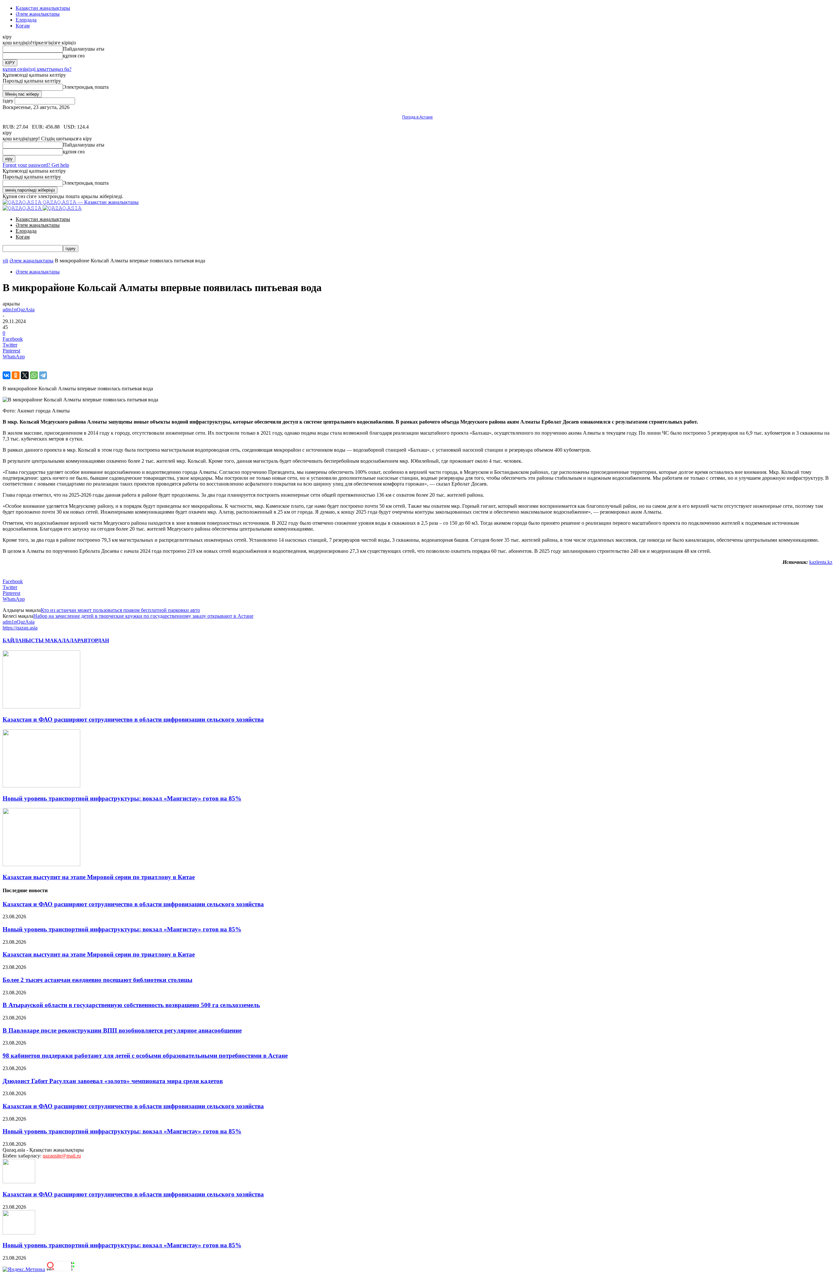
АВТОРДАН (94, 640)
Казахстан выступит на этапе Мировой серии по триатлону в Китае (99, 877)
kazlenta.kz (820, 562)
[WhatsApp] (34, 375)
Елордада (26, 20)
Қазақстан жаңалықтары (43, 8)
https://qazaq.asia (20, 627)
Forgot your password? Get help (36, 165)
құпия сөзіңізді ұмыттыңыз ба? (37, 69)
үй (5, 260)
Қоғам (23, 25)
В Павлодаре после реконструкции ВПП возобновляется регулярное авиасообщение (122, 1030)
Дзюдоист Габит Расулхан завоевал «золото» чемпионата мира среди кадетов (113, 1081)
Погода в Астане (417, 117)
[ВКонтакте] (6, 375)
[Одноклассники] (16, 375)
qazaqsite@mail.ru (62, 1155)
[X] (25, 375)
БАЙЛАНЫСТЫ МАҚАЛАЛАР (41, 640)
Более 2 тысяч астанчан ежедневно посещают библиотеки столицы (97, 979)
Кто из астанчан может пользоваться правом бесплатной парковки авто (120, 610)
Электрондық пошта (86, 87)
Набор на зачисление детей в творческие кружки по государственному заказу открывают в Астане (143, 616)
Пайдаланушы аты (83, 49)
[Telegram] (43, 375)
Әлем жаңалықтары (38, 14)
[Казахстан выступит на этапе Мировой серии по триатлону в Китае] (41, 864)
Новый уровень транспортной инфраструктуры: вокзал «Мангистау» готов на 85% (122, 798)
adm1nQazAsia (19, 309)
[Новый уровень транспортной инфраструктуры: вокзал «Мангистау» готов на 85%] (41, 785)
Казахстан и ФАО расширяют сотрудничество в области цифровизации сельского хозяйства (133, 719)
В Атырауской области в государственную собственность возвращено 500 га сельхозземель (131, 1005)
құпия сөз (73, 55)
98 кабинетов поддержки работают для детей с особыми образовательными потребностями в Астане (145, 1055)
